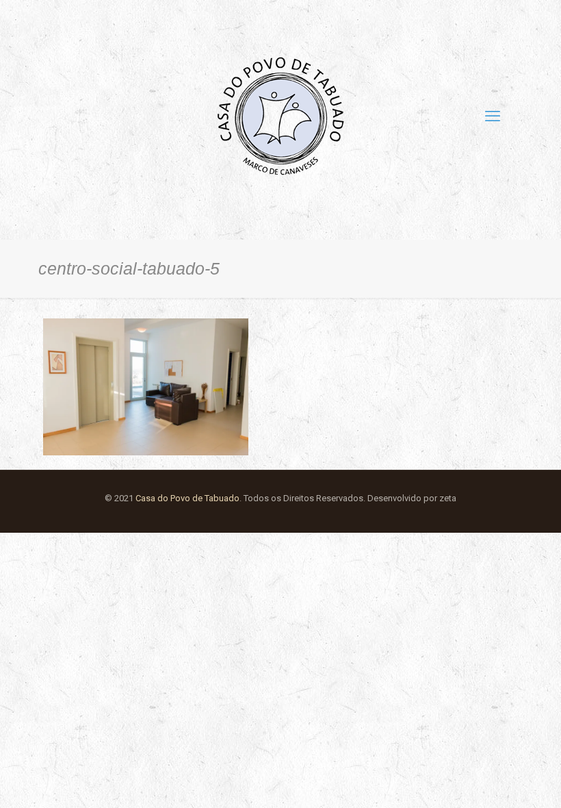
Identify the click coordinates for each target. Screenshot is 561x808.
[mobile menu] (492, 116)
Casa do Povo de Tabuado (187, 498)
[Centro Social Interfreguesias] (280, 116)
